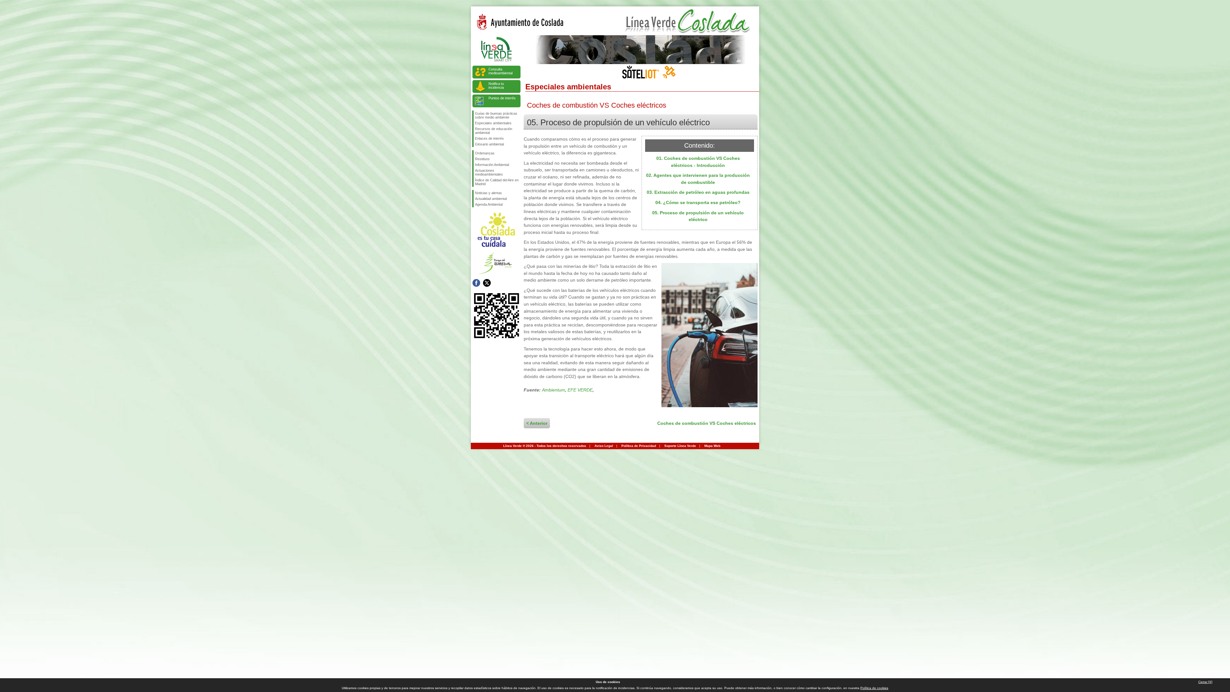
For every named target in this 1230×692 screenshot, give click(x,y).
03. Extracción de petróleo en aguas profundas (698, 192)
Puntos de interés (502, 98)
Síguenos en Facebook (476, 283)
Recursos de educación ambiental (493, 131)
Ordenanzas (485, 153)
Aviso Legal (603, 446)
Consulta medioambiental (500, 71)
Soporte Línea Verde (680, 446)
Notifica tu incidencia (496, 85)
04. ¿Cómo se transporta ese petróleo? (698, 202)
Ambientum (553, 389)
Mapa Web (712, 446)
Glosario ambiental (489, 144)
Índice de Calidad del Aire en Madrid (497, 182)
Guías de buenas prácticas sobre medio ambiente (496, 115)
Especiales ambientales (493, 123)
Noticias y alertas (488, 193)
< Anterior (536, 423)
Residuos (482, 159)
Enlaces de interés (489, 138)
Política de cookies (874, 688)
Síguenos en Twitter (487, 283)
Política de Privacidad (638, 446)
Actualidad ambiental (491, 199)
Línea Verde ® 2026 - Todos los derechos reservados (544, 446)
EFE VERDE (580, 389)
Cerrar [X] (1205, 682)
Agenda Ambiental (489, 204)
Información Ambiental (492, 165)
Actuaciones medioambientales (489, 172)
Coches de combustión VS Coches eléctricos (706, 423)
